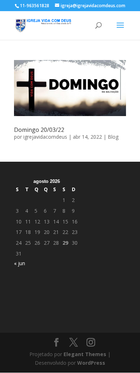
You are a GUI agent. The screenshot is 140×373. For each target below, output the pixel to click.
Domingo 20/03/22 (39, 130)
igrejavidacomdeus (45, 136)
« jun (19, 263)
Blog (113, 136)
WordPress (91, 362)
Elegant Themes (85, 354)
